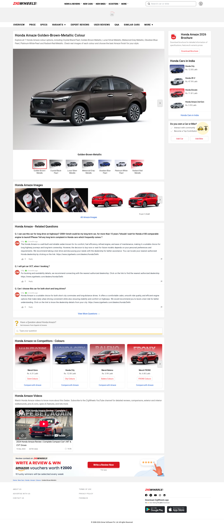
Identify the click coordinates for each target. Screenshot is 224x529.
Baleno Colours (107, 379)
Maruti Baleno (107, 370)
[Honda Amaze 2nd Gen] (177, 105)
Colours (38, 480)
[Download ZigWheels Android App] (155, 509)
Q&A (117, 24)
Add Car (179, 139)
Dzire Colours (32, 379)
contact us (18, 498)
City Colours (70, 379)
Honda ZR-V (190, 78)
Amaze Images (90, 217)
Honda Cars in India (190, 115)
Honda (27, 480)
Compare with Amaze (32, 385)
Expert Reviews (80, 24)
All (81, 217)
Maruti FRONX (145, 370)
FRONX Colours (144, 379)
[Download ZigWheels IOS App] (177, 509)
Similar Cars (132, 24)
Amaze (32, 480)
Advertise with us (21, 494)
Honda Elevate (191, 90)
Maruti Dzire (33, 370)
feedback (83, 498)
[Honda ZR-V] (177, 82)
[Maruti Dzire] (32, 355)
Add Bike (199, 139)
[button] (149, 4)
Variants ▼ (59, 24)
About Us (17, 489)
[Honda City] (70, 355)
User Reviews (102, 24)
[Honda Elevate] (177, 93)
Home (15, 480)
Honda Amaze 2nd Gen (194, 102)
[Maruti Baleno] (107, 355)
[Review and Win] (88, 465)
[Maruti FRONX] (144, 355)
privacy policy (86, 494)
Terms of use (85, 489)
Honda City (70, 370)
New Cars (21, 480)
